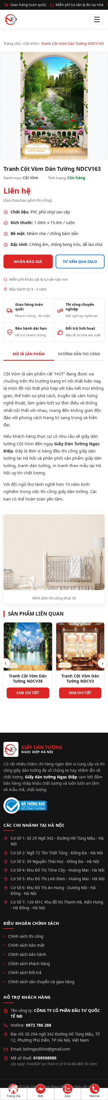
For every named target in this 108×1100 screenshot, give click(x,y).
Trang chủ (11, 43)
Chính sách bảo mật (26, 945)
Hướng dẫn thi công (79, 354)
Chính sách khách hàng (29, 963)
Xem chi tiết (27, 693)
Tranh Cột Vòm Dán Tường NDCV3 (80, 678)
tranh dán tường (34, 465)
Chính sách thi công (25, 936)
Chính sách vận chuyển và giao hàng (41, 981)
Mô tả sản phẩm (29, 354)
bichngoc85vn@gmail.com (46, 1049)
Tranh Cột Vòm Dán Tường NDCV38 (28, 678)
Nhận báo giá (28, 261)
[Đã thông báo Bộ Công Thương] (25, 805)
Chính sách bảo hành (27, 954)
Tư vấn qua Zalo (80, 261)
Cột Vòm (30, 43)
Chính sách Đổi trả (24, 972)
